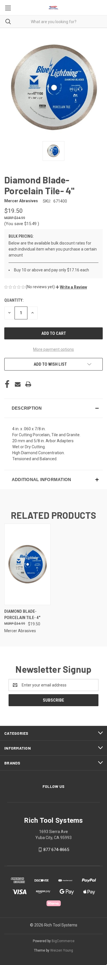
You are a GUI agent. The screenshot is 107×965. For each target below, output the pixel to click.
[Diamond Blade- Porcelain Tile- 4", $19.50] (27, 564)
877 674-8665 (56, 849)
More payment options (53, 349)
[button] (71, 287)
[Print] (28, 384)
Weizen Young (61, 950)
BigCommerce (63, 941)
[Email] (18, 384)
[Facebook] (7, 384)
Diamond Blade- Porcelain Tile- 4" (22, 614)
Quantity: (13, 300)
